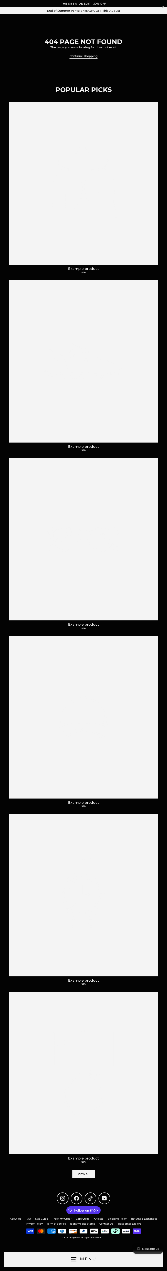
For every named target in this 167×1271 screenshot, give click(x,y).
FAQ (28, 1218)
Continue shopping (84, 56)
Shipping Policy (117, 1218)
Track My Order (62, 1218)
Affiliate (99, 1218)
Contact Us (106, 1223)
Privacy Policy (34, 1223)
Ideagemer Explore (129, 1223)
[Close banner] (163, 7)
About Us (15, 1218)
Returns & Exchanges (144, 1218)
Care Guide (83, 1218)
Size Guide (41, 1218)
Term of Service (56, 1223)
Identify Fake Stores (82, 1223)
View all (83, 1174)
